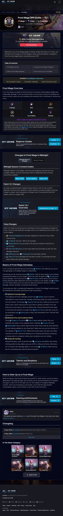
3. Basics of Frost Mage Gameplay (15, 71)
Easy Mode (53, 144)
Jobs (34, 505)
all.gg (4, 510)
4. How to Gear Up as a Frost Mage (42, 71)
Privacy (22, 505)
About (4, 505)
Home (3, 12)
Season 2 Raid (20, 178)
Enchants (54, 400)
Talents (54, 359)
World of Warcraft (11, 12)
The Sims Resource (14, 510)
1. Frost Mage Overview (12, 67)
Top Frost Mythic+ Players (13, 81)
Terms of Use (28, 505)
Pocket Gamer (33, 510)
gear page (15, 430)
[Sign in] (55, 2)
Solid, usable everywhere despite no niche (31, 120)
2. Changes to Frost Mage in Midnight (43, 67)
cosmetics (15, 433)
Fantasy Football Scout (43, 510)
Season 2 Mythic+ (32, 178)
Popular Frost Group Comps (49, 81)
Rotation (54, 363)
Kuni (24, 416)
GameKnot (52, 510)
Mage (18, 12)
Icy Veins (5, 495)
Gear (54, 396)
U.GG (7, 510)
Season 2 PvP (43, 178)
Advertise (14, 505)
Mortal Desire (9, 418)
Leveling (53, 140)
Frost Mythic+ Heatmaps (31, 81)
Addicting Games (24, 510)
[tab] (12, 105)
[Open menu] (59, 2)
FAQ (19, 505)
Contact (8, 505)
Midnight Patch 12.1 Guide (46, 208)
